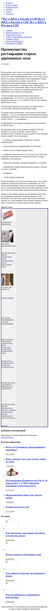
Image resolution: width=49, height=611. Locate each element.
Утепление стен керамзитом (6, 288)
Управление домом (13, 35)
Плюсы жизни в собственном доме (23, 554)
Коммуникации (12, 7)
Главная (9, 30)
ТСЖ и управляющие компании (19, 37)
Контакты (10, 14)
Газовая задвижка (7, 298)
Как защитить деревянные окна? (7, 366)
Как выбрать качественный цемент (8, 245)
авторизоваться (7, 437)
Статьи (8, 12)
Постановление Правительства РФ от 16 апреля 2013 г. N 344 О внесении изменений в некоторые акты (26, 483)
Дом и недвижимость (14, 41)
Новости (9, 3)
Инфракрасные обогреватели (6, 223)
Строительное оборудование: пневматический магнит (6, 350)
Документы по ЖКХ (14, 43)
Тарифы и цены (12, 39)
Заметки (9, 9)
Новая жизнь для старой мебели (7, 387)
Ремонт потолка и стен (17, 507)
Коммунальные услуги (15, 33)
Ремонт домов (11, 5)
